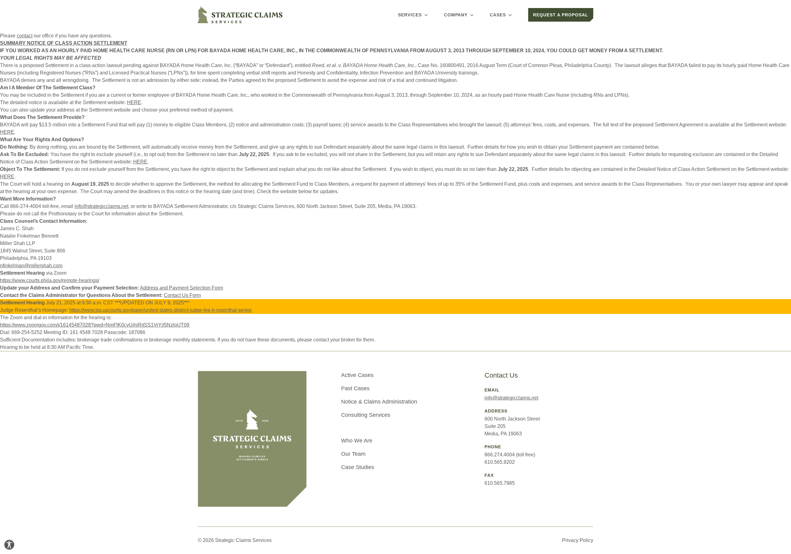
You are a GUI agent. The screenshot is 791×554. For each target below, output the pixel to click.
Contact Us (501, 375)
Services (410, 14)
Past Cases (355, 388)
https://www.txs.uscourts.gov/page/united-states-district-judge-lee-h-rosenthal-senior (160, 310)
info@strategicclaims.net (101, 206)
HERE (134, 102)
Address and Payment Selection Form (181, 287)
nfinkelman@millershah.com (31, 265)
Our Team (353, 454)
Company (456, 14)
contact (24, 35)
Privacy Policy (577, 540)
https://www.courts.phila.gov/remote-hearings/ (49, 280)
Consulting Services (365, 415)
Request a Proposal (560, 14)
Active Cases (357, 375)
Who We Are (356, 441)
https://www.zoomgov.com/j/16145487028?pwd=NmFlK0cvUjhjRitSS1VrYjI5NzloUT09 (94, 325)
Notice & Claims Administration (379, 402)
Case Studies (357, 467)
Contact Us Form (182, 295)
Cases (498, 14)
